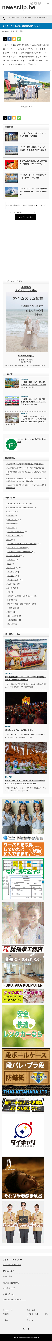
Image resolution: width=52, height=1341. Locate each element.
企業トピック (12, 520)
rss (31, 3)
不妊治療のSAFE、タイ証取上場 (36, 206)
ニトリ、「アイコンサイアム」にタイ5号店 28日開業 (33, 134)
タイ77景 (10, 527)
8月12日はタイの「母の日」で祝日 (19, 730)
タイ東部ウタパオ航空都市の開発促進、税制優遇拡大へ (25, 464)
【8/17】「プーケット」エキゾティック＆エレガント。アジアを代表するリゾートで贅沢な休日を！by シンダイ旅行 (25, 420)
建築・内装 (12, 608)
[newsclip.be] (18, 7)
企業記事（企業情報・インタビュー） (20, 596)
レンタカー (11, 560)
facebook (39, 3)
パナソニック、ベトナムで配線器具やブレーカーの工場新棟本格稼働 (33, 191)
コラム (8, 540)
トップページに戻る (26, 217)
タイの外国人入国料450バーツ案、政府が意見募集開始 (25, 468)
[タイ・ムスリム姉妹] (26, 351)
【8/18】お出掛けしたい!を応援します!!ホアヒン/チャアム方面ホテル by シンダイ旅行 (33, 384)
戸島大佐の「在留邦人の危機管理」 (19, 552)
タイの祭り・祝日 (13, 535)
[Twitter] (24, 1328)
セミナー (10, 515)
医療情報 (10, 600)
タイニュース (10, 568)
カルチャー (10, 523)
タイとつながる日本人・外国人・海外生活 (21, 544)
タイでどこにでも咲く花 (15, 532)
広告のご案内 (7, 1276)
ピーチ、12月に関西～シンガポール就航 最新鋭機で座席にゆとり (33, 148)
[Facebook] (28, 1328)
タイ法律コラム (11, 584)
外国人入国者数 (12, 616)
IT (8, 592)
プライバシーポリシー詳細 (12, 1265)
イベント (10, 511)
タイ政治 (10, 572)
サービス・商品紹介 (13, 556)
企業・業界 (10, 588)
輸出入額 (10, 624)
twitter (35, 3)
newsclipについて (9, 1288)
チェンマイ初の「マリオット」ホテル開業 (16, 206)
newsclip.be (24, 1337)
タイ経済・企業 (18, 31)
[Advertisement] (26, 249)
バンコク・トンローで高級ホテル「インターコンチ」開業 (33, 176)
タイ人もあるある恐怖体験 (16, 547)
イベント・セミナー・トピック (17, 503)
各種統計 (9, 612)
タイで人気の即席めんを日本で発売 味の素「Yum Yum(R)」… (33, 162)
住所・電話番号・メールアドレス (14, 1299)
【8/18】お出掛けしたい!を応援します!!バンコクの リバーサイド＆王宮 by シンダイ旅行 (33, 401)
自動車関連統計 (12, 620)
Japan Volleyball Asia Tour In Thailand (20, 507)
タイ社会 (10, 576)
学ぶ (9, 564)
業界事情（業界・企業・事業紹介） (19, 604)
